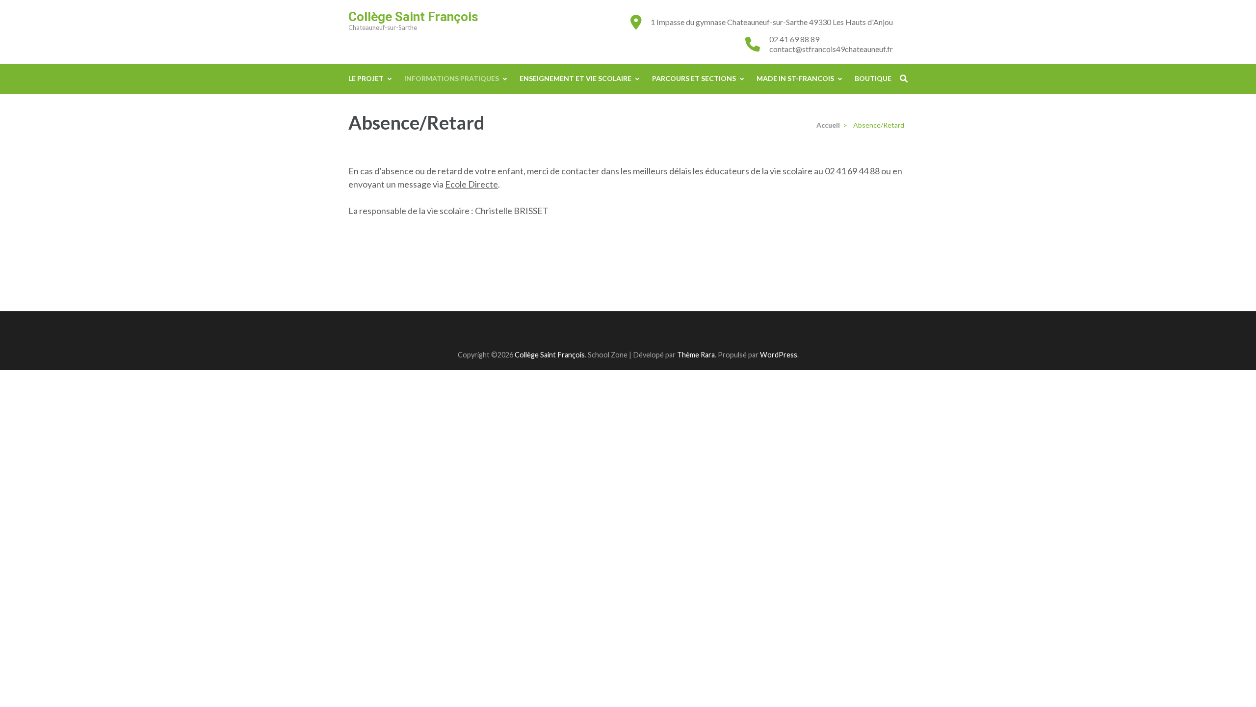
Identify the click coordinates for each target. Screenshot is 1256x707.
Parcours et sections (694, 78)
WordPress (778, 355)
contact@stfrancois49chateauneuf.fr (831, 49)
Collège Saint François (413, 16)
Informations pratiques (451, 78)
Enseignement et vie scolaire (575, 78)
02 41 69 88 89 (794, 39)
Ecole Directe (471, 184)
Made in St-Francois (795, 78)
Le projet (366, 78)
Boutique (873, 78)
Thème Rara (696, 355)
